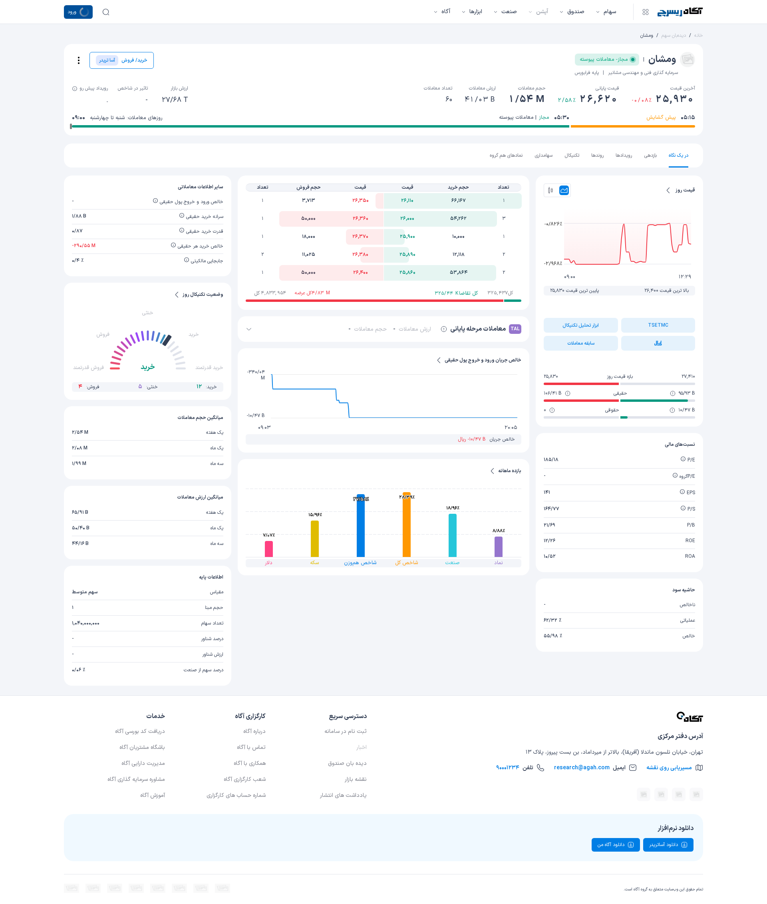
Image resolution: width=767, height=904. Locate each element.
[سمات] (114, 888)
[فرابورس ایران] (179, 888)
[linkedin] (679, 794)
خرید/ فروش (123, 60)
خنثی (147, 313)
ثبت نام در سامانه (345, 731)
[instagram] (643, 794)
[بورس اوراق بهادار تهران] (71, 888)
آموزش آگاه (152, 795)
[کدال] (222, 888)
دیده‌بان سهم (674, 35)
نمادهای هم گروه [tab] (506, 155)
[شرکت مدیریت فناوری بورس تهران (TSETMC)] (201, 888)
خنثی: (148, 387)
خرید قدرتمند (209, 368)
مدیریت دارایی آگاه (143, 763)
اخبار (361, 747)
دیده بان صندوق (347, 763)
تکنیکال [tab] (571, 155)
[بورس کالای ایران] (157, 888)
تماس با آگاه (251, 747)
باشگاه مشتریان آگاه (142, 747)
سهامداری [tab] (543, 155)
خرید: (207, 387)
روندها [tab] (597, 155)
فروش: (88, 387)
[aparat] (696, 794)
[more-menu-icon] (78, 60)
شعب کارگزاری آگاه (245, 779)
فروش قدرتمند (88, 368)
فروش (102, 335)
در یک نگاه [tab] (678, 155)
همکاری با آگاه (250, 763)
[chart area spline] (564, 190)
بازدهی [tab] (650, 155)
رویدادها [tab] (624, 155)
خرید (194, 335)
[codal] (658, 343)
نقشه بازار (356, 779)
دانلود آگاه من (611, 844)
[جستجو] (106, 12)
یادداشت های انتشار (343, 795)
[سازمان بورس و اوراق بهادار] (93, 888)
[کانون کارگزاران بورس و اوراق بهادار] (136, 888)
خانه (698, 35)
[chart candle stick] (550, 190)
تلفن (514, 768)
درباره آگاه (254, 731)
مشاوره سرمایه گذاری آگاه (136, 779)
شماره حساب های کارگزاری (236, 795)
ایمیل (590, 768)
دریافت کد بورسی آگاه (140, 731)
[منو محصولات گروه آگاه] (645, 12)
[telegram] (661, 794)
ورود (72, 12)
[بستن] (249, 329)
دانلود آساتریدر (663, 844)
